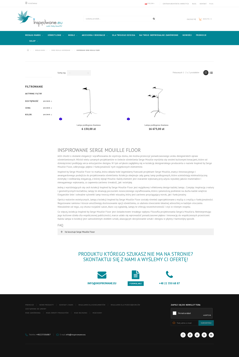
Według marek (33, 35)
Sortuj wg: (62, 73)
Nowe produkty (46, 305)
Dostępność (31, 101)
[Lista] (211, 72)
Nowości (187, 35)
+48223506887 (43, 334)
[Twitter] (190, 334)
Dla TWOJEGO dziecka (123, 35)
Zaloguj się (191, 19)
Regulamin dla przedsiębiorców (125, 305)
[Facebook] (183, 334)
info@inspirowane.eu (76, 334)
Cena (27, 108)
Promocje (201, 35)
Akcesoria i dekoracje (93, 35)
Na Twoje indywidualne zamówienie (158, 35)
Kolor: (28, 114)
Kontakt (203, 4)
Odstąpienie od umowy (35, 309)
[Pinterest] (204, 334)
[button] (136, 232)
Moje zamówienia (33, 313)
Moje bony (97, 313)
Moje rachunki (80, 313)
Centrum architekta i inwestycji (176, 4)
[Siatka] (205, 72)
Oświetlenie (54, 35)
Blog (194, 4)
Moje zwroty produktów (57, 313)
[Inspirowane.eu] (39, 19)
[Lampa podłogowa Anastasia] (89, 101)
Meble (71, 35)
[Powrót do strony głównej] (28, 50)
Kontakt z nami (66, 305)
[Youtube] (197, 334)
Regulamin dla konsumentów (92, 305)
